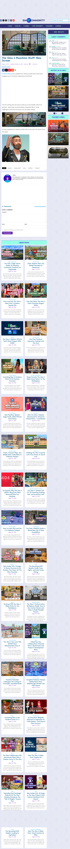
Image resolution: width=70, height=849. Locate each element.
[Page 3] (58, 113)
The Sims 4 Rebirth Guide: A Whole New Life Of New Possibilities (35, 530)
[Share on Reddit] (12, 70)
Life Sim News (36, 261)
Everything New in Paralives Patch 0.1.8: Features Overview (12, 379)
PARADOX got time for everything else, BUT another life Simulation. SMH (59, 49)
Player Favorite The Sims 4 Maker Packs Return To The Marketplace (36, 379)
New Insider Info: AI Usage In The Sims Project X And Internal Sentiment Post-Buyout (36, 796)
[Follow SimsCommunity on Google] (15, 70)
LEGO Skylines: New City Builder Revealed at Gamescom (35, 265)
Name (3, 224)
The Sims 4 (37, 168)
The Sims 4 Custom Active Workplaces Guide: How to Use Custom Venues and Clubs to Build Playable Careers (36, 608)
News (12, 337)
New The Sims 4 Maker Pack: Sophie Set (35, 756)
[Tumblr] (11, 20)
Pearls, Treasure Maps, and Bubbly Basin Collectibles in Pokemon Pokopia (12, 455)
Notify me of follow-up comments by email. (13, 230)
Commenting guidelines (40, 206)
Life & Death (36, 526)
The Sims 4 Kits (12, 299)
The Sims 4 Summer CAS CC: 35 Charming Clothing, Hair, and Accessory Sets (36, 492)
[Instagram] (3, 20)
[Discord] (8, 20)
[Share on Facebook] (3, 70)
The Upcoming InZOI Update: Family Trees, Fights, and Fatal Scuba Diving (36, 569)
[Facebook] (1, 20)
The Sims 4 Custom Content (36, 488)
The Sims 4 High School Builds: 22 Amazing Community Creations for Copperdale (12, 266)
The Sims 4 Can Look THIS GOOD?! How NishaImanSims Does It (12, 644)
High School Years (12, 261)
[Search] (68, 20)
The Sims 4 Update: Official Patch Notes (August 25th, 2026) (12, 341)
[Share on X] (6, 70)
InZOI (36, 564)
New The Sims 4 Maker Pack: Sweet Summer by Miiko (36, 833)
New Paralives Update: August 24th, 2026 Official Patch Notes (12, 417)
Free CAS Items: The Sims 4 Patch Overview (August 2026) (36, 303)
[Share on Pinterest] (9, 70)
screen (24, 168)
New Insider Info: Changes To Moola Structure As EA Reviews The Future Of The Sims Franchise (12, 569)
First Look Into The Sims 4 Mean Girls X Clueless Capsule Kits (12, 303)
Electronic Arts (12, 488)
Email (26, 224)
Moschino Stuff (6, 66)
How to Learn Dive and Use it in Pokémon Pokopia (12, 529)
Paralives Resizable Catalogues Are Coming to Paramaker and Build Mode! (12, 682)
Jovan (27, 64)
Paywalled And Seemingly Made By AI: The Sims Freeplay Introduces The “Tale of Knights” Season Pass (12, 797)
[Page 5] (60, 113)
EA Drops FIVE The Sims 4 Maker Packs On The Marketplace (12, 606)
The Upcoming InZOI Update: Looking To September (12, 833)
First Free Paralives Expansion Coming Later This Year (36, 341)
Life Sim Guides (12, 375)
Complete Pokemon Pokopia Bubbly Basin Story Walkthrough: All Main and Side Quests (35, 682)
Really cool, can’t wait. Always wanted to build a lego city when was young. (59, 55)
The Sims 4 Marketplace (35, 375)
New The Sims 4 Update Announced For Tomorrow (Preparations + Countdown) (35, 417)
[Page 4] (59, 113)
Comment (4, 212)
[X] (6, 20)
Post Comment (7, 233)
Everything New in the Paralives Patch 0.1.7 (12, 718)
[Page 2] (57, 113)
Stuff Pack (30, 168)
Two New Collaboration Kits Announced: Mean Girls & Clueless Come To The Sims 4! (12, 758)
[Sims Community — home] (33, 20)
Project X (12, 564)
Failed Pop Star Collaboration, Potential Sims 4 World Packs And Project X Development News (36, 646)
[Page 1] (56, 113)
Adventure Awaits (36, 602)
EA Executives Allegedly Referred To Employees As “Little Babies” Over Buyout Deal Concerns (35, 720)
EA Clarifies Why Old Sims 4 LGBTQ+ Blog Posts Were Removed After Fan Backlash (12, 493)
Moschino (10, 168)
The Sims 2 (35, 451)
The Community (12, 640)
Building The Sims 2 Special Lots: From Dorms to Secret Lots (35, 455)
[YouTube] (13, 20)
